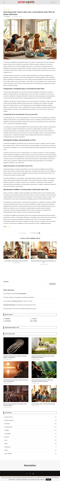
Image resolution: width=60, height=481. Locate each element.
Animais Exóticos (31, 417)
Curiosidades (31, 433)
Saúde (31, 450)
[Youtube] (53, 2)
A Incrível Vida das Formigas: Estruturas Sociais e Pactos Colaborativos (15, 380)
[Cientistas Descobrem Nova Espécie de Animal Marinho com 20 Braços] (15, 345)
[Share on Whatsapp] (36, 233)
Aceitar (48, 479)
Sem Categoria (31, 453)
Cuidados (31, 430)
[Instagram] (51, 2)
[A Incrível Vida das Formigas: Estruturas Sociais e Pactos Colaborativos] (15, 369)
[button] (30, 267)
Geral (31, 440)
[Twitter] (50, 2)
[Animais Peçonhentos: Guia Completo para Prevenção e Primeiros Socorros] (44, 369)
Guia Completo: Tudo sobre (14, 293)
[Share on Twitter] (34, 233)
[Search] (56, 2)
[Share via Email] (39, 233)
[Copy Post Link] (37, 233)
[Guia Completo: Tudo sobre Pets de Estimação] (44, 393)
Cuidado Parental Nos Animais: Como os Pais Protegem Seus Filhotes (43, 356)
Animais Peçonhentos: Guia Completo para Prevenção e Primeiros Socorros (42, 380)
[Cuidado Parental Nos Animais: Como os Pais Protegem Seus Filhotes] (44, 345)
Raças (31, 443)
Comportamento (31, 427)
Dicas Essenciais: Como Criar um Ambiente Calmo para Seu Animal (19, 308)
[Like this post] (31, 233)
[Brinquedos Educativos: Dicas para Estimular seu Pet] (44, 250)
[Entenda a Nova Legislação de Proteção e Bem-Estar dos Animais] (15, 393)
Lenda (8, 226)
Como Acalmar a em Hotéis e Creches (17, 301)
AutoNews (7, 16)
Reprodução (31, 446)
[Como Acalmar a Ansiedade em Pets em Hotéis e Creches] (16, 250)
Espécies (31, 437)
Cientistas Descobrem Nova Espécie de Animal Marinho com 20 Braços (15, 356)
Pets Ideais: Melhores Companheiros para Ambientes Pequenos (18, 297)
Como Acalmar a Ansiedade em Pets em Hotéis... (16, 260)
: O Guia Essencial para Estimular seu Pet (19, 304)
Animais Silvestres (31, 420)
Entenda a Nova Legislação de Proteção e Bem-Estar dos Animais (15, 404)
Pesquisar (6, 281)
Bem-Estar (31, 423)
